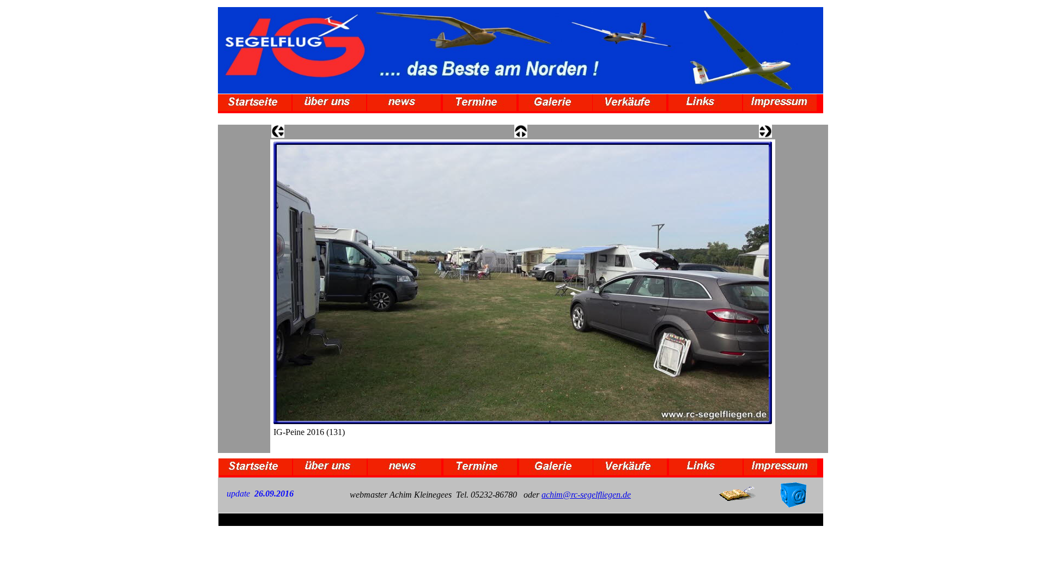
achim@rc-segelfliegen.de (586, 494)
